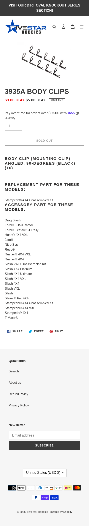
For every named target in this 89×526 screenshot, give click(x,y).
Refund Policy (18, 394)
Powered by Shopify (60, 511)
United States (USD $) (43, 472)
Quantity (10, 118)
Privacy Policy (19, 405)
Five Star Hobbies (38, 511)
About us (15, 382)
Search (14, 371)
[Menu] (81, 26)
